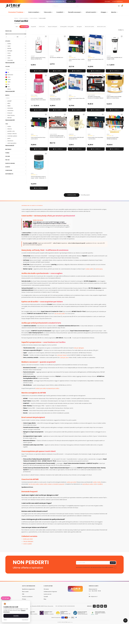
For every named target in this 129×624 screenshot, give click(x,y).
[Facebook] (94, 606)
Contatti (46, 596)
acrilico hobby (97, 482)
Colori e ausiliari (27, 544)
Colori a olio (42, 26)
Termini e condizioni (27, 596)
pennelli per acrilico (88, 484)
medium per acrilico (40, 388)
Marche (113, 12)
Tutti (17, 26)
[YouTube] (101, 606)
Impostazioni (25, 619)
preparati (61, 484)
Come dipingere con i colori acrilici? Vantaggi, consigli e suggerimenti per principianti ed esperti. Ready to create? (49, 222)
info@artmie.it (93, 596)
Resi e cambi (25, 591)
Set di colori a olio (101, 26)
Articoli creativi (91, 12)
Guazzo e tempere (52, 26)
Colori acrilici (24, 26)
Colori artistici (33, 18)
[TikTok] (105, 606)
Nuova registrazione (118, 1)
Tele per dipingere (28, 541)
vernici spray (99, 269)
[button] (121, 30)
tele (95, 484)
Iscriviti (113, 562)
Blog (45, 599)
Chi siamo (46, 589)
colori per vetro (64, 357)
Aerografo (79, 26)
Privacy (24, 599)
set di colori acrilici (60, 313)
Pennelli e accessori (74, 12)
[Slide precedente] (31, 83)
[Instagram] (98, 606)
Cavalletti (59, 12)
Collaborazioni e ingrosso (50, 591)
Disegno (103, 12)
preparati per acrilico (53, 388)
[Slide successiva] (46, 83)
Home (16, 18)
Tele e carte (47, 12)
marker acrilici (89, 269)
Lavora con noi (47, 594)
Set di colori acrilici (89, 26)
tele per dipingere (79, 348)
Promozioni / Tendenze (15, 12)
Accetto (16, 616)
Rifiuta (5, 619)
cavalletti (100, 484)
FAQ (23, 594)
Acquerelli (33, 26)
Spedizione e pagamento (28, 589)
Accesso (108, 1)
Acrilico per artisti (28, 539)
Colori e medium (33, 12)
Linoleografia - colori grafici (67, 26)
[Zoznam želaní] (118, 5)
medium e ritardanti (53, 484)
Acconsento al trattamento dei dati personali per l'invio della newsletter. (95, 567)
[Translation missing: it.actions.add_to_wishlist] (45, 36)
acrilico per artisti (71, 482)
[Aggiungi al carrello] (39, 70)
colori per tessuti (62, 355)
